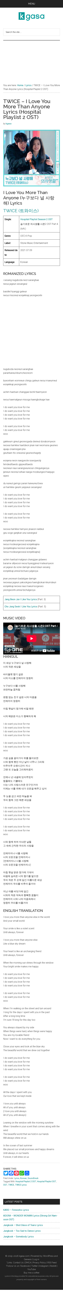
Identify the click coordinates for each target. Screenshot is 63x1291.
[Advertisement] (31, 59)
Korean (23, 1178)
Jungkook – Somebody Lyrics (18, 1236)
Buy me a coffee (31, 1273)
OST (5, 1185)
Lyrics (16, 1178)
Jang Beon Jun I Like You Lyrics (21, 599)
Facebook (25, 1266)
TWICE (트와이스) (21, 210)
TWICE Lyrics (21, 1185)
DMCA (28, 1262)
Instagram (43, 1266)
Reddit (53, 1266)
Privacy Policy (39, 1262)
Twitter (34, 1266)
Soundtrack (33, 1178)
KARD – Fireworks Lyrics (16, 1210)
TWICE (11, 1185)
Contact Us (18, 1262)
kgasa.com (24, 1256)
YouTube (31, 1269)
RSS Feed (52, 1262)
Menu (31, 3)
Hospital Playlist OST (46, 1181)
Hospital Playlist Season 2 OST (36, 219)
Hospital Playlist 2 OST (26, 1181)
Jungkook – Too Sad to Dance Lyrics (22, 1230)
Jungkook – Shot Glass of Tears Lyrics (23, 1225)
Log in (36, 1259)
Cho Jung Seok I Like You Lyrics (21, 606)
